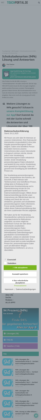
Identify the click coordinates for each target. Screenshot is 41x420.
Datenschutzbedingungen (26, 289)
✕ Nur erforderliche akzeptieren (20, 281)
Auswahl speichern (20, 274)
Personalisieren (20, 285)
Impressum (9, 289)
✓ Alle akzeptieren (20, 267)
